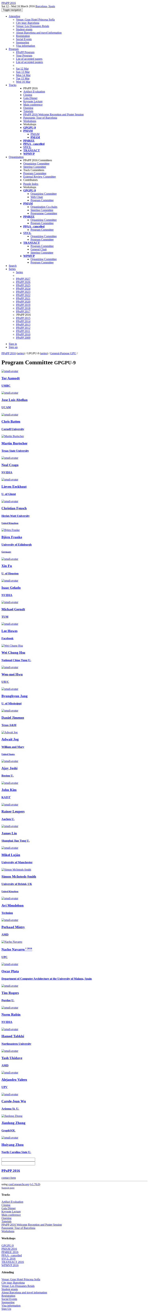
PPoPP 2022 (23, 295)
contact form (8, 1177)
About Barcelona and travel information (39, 32)
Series (19, 272)
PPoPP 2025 (23, 285)
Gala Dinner (30, 98)
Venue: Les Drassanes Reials (32, 26)
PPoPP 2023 (23, 291)
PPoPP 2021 (23, 298)
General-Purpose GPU (63, 353)
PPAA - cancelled (11, 1255)
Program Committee (34, 173)
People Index (30, 183)
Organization (16, 157)
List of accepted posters (29, 62)
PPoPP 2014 (23, 321)
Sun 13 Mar (23, 71)
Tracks (12, 85)
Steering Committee (34, 166)
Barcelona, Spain (45, 6)
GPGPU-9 (7, 1245)
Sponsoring (22, 42)
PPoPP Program (25, 52)
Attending (14, 16)
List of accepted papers (29, 58)
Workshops (29, 121)
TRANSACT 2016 (12, 1261)
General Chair (39, 249)
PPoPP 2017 (23, 311)
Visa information (25, 45)
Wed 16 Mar (23, 81)
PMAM (35, 134)
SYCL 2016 (8, 1258)
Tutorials (28, 111)
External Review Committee (39, 176)
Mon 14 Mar (23, 75)
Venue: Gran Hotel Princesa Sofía (35, 19)
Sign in (13, 343)
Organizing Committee (36, 163)
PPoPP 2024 (23, 288)
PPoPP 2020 (23, 301)
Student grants (24, 29)
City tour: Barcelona (27, 22)
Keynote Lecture (33, 101)
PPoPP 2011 (23, 331)
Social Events (24, 39)
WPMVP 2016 (10, 1265)
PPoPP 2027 (23, 278)
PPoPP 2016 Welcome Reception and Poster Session (53, 114)
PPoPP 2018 (23, 308)
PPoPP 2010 (23, 334)
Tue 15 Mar (22, 78)
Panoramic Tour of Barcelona (40, 117)
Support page (8, 1187)
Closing (27, 94)
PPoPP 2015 (23, 318)
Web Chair (37, 197)
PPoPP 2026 (23, 282)
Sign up (13, 347)
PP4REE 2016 (9, 1252)
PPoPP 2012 (23, 327)
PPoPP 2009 (23, 337)
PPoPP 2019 (23, 305)
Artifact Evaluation (34, 91)
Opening (28, 107)
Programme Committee (44, 213)
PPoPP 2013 (23, 324)
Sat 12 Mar (22, 68)
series (20, 353)
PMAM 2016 (9, 1248)
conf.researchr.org (18, 1184)
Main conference (33, 104)
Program (14, 49)
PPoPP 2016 (8, 353)
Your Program (24, 55)
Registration (23, 35)
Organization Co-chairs (44, 206)
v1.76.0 (35, 1184)
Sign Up (6, 1308)
